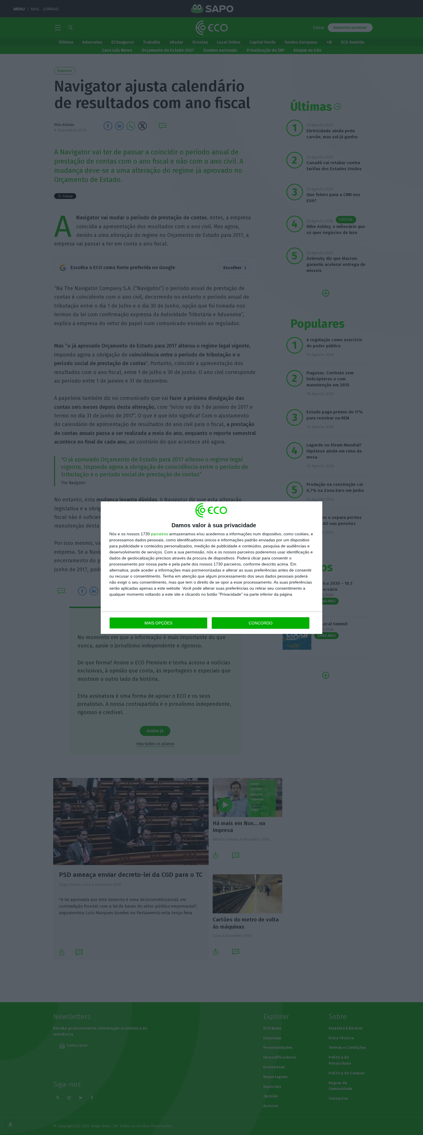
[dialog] (211, 567)
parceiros (159, 534)
